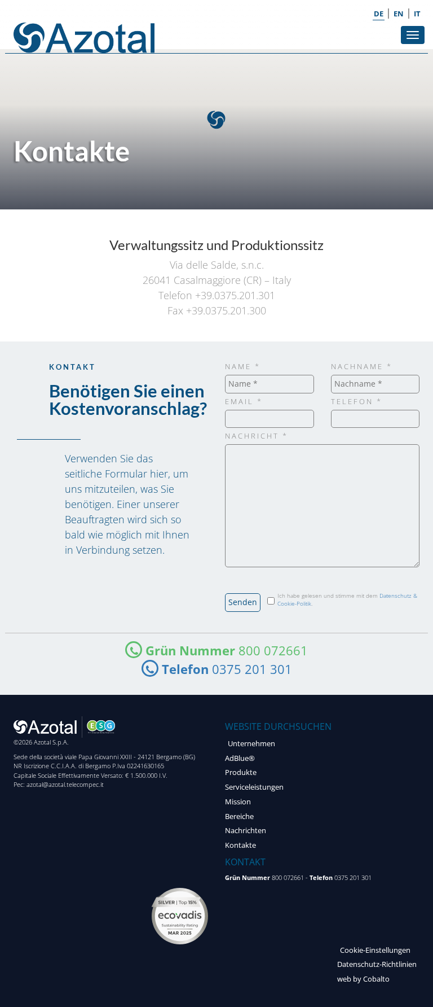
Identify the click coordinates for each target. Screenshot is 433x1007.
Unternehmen (251, 743)
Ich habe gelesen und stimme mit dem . (347, 599)
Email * (244, 401)
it (417, 14)
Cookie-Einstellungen (375, 950)
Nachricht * (256, 436)
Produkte (241, 772)
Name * (242, 366)
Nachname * (361, 366)
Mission (238, 802)
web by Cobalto (363, 979)
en (399, 14)
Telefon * (356, 401)
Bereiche (239, 816)
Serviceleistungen (254, 787)
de (378, 14)
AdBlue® (240, 758)
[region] (216, 129)
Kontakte (240, 845)
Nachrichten (245, 830)
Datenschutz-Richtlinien (377, 964)
